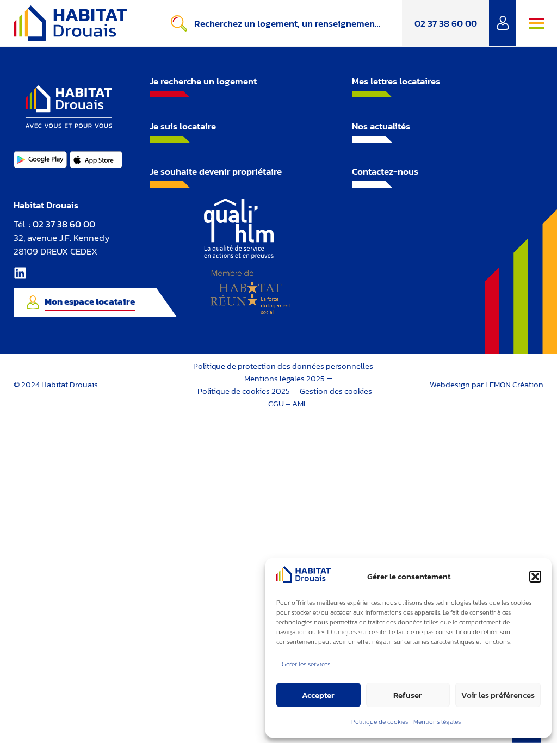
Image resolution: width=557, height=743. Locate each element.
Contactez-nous (385, 171)
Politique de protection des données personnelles (283, 366)
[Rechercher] (181, 23)
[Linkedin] (20, 273)
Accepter (318, 695)
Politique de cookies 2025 (243, 391)
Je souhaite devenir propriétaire (216, 171)
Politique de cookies (379, 722)
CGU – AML (288, 403)
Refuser (407, 695)
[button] (535, 576)
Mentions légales (437, 722)
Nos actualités (381, 126)
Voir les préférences (498, 695)
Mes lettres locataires (396, 81)
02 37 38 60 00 (445, 23)
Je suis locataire (183, 126)
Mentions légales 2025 (284, 378)
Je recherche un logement (203, 81)
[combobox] (298, 23)
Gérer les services (306, 664)
